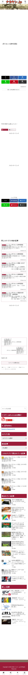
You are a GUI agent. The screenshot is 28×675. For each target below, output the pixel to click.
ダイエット (5, 129)
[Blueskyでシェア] (17, 496)
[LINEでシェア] (5, 505)
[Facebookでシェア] (5, 500)
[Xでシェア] (5, 496)
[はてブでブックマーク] (23, 500)
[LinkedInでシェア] (17, 505)
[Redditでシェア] (17, 500)
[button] (22, 82)
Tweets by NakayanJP (7, 429)
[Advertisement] (14, 26)
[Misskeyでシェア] (23, 496)
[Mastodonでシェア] (11, 496)
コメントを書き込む (14, 362)
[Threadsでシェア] (11, 500)
